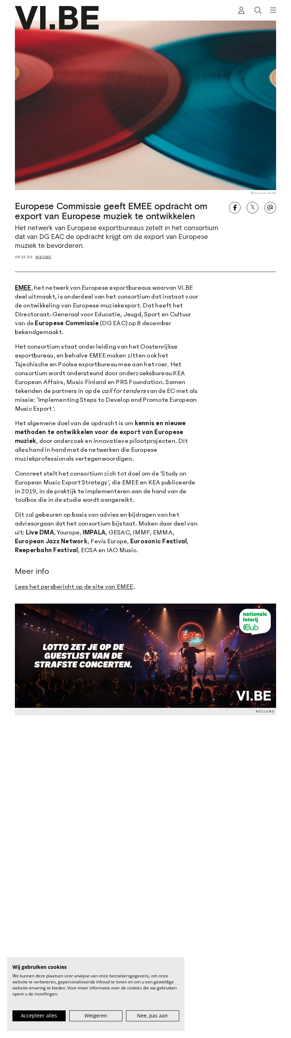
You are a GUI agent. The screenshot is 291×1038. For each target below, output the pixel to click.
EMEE (23, 288)
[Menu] (270, 10)
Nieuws (43, 257)
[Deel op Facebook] (235, 207)
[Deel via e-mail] (270, 207)
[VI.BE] (57, 18)
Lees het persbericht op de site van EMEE (74, 586)
